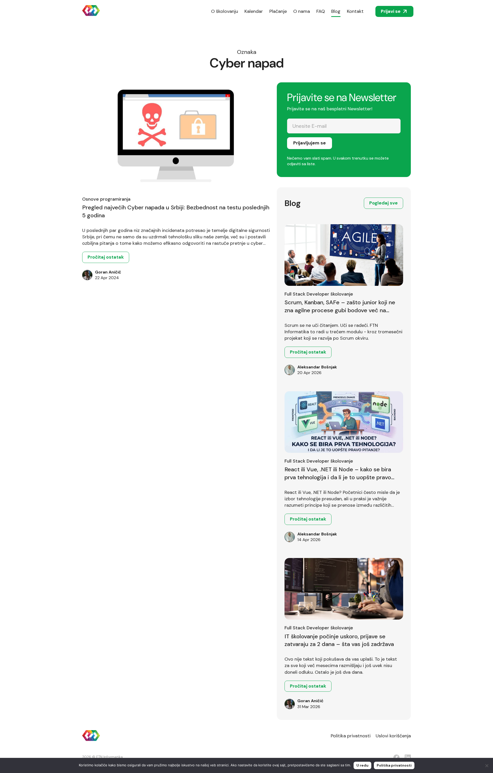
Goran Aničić (108, 272)
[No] (486, 765)
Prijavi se (391, 11)
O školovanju (224, 11)
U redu (362, 765)
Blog (335, 11)
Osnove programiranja (106, 199)
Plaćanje (278, 11)
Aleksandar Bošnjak (317, 367)
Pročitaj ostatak (106, 257)
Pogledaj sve (383, 203)
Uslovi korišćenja (393, 736)
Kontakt (355, 11)
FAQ (320, 11)
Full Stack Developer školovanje (319, 294)
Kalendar (253, 11)
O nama (301, 11)
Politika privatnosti (351, 736)
